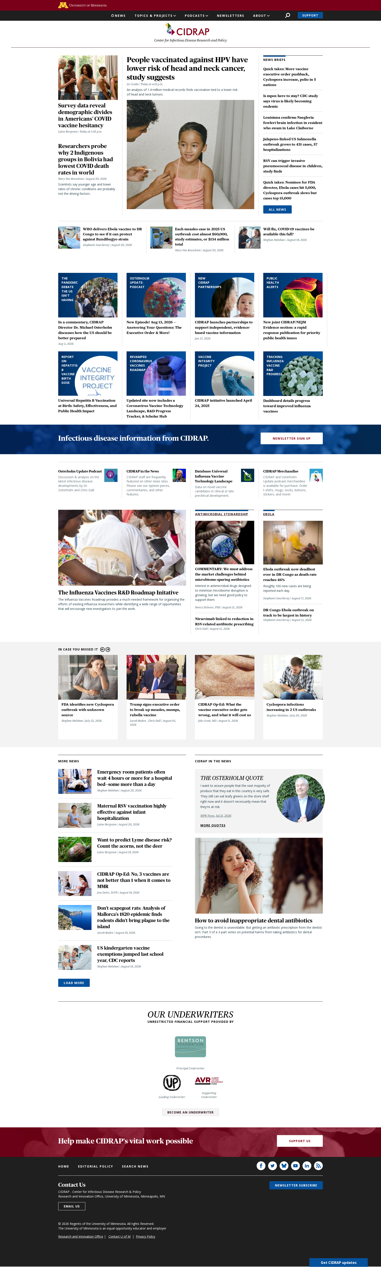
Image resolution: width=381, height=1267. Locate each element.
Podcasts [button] (195, 15)
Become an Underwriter (190, 1112)
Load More (74, 983)
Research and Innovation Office (80, 1236)
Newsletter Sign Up (292, 438)
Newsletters (230, 15)
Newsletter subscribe (296, 1185)
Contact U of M (119, 1236)
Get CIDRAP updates (339, 1262)
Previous (102, 649)
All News (277, 209)
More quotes (213, 825)
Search (287, 15)
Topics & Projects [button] (153, 15)
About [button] (259, 15)
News (120, 15)
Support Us (300, 1141)
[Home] (187, 29)
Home (63, 1166)
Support (310, 15)
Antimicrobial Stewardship (221, 514)
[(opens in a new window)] (82, 5)
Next (108, 649)
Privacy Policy (145, 1236)
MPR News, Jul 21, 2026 (215, 815)
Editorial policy (95, 1166)
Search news (135, 1166)
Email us (72, 1206)
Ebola (269, 514)
